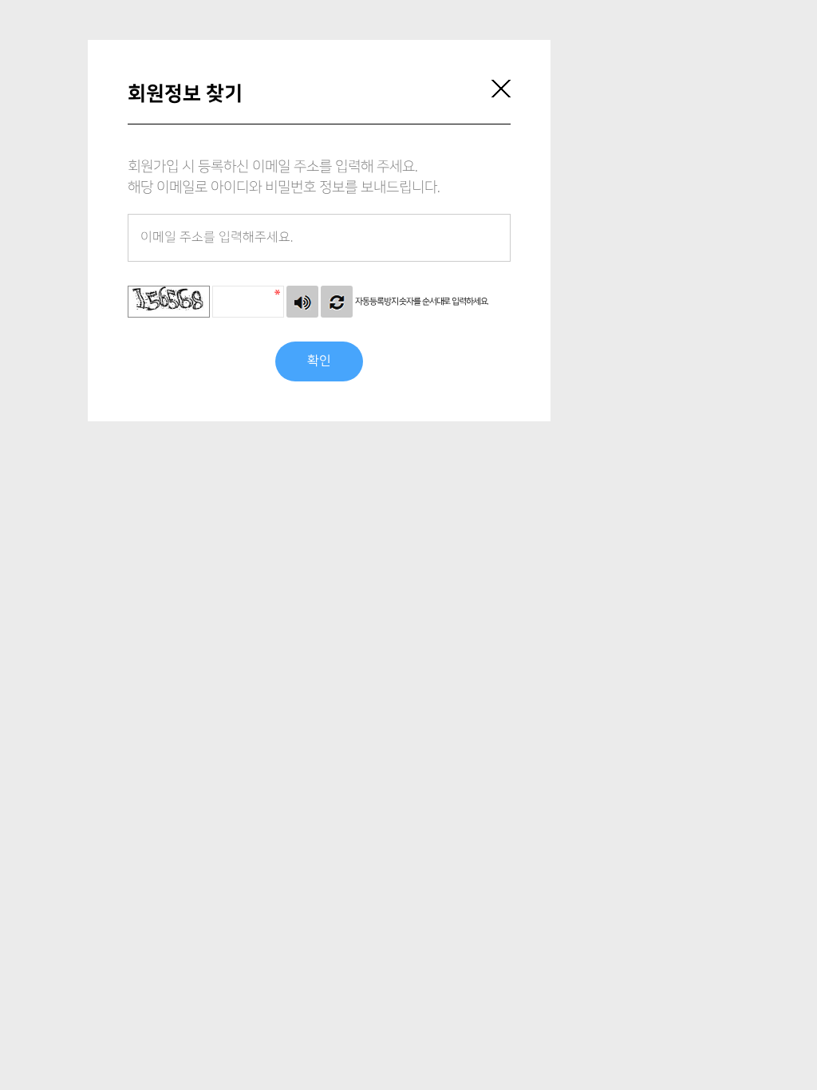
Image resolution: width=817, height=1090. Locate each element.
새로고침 (337, 302)
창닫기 (501, 88)
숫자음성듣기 (302, 302)
